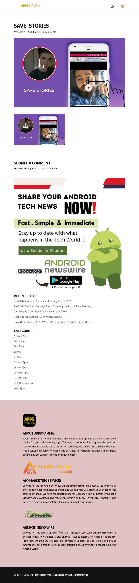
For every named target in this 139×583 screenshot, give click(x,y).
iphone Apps (20, 367)
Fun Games (20, 346)
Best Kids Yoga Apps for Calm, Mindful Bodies (38, 316)
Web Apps (19, 388)
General (18, 356)
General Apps (21, 362)
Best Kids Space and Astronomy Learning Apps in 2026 (43, 301)
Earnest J (21, 31)
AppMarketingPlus (77, 485)
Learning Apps (21, 372)
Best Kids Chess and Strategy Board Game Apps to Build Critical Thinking (52, 306)
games (17, 351)
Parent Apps (20, 377)
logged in (32, 168)
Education (19, 341)
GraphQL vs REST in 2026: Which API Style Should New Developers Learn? (53, 322)
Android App (20, 336)
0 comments (49, 31)
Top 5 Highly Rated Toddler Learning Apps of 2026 (41, 311)
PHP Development (24, 383)
